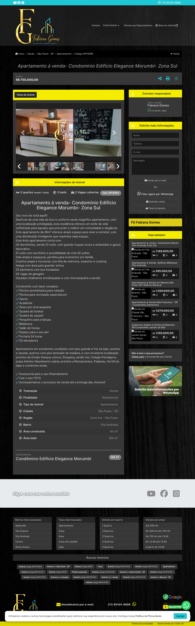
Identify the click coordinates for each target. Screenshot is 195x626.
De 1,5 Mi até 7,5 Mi (156, 541)
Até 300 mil (152, 525)
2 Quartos (107, 530)
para (59, 577)
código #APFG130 (33, 572)
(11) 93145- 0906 (158, 111)
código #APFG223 (119, 566)
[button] (24, 132)
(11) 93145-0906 (171, 2)
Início (21, 53)
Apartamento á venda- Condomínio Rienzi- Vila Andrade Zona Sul (155, 244)
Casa (61, 530)
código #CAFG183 (161, 572)
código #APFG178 (134, 577)
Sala (61, 547)
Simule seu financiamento (138, 25)
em (58, 566)
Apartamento (64, 53)
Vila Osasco (21, 530)
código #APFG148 (34, 577)
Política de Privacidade (148, 616)
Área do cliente (167, 25)
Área (61, 536)
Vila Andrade (22, 536)
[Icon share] (15, 2)
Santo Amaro (22, 547)
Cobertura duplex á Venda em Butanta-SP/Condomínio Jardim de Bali (153, 326)
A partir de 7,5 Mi (155, 547)
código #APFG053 (146, 566)
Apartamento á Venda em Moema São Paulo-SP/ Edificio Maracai (153, 284)
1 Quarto (107, 525)
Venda (30, 53)
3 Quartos (107, 536)
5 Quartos (107, 547)
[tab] (25, 95)
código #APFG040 (85, 577)
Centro (19, 541)
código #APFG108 (97, 582)
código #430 (58, 572)
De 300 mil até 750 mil (158, 530)
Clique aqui (138, 356)
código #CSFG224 (103, 572)
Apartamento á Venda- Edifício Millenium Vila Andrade (154, 264)
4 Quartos (107, 541)
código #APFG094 (30, 566)
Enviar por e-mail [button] (156, 180)
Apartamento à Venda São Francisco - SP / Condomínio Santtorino (155, 303)
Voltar (176, 53)
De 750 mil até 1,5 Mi (157, 536)
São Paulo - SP (45, 53)
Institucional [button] (110, 25)
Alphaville (20, 525)
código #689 (83, 566)
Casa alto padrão (68, 541)
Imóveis (96, 25)
